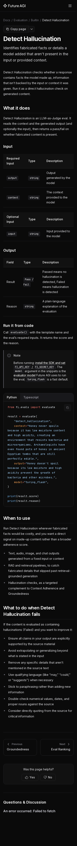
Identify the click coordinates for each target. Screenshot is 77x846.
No (50, 777)
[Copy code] (67, 407)
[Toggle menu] (70, 5)
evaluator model (25, 375)
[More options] (32, 29)
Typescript (31, 397)
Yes (32, 777)
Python (12, 397)
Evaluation (21, 20)
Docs (6, 20)
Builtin (35, 20)
